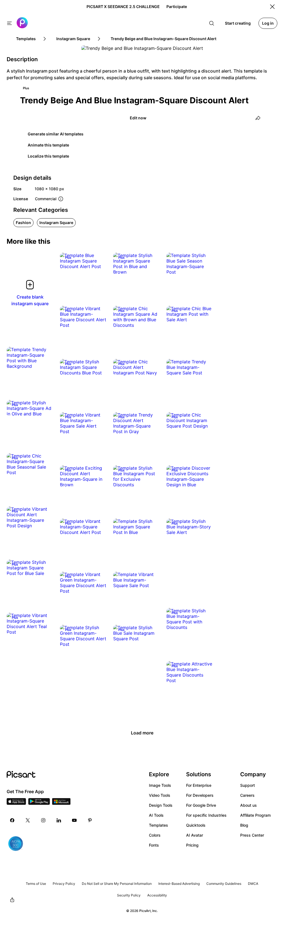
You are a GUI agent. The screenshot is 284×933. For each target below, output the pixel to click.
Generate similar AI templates (55, 134)
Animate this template (48, 145)
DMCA (253, 883)
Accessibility (157, 895)
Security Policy (129, 895)
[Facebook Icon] (12, 820)
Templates (158, 825)
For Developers (200, 795)
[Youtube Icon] (74, 820)
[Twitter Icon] (27, 820)
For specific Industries (206, 815)
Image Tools (160, 785)
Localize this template (48, 156)
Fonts (154, 845)
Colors (155, 835)
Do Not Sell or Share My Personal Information (117, 883)
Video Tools (159, 795)
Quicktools (196, 825)
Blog (244, 825)
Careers (247, 795)
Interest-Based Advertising (179, 883)
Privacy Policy (64, 883)
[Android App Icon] (39, 803)
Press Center (252, 835)
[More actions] (98, 261)
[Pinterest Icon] (89, 820)
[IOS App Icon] (16, 803)
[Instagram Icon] (43, 820)
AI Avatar (194, 835)
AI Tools (156, 815)
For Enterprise (198, 785)
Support (247, 785)
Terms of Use (36, 883)
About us (248, 805)
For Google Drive (201, 805)
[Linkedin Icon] (58, 820)
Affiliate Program (255, 815)
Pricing (192, 845)
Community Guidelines (223, 883)
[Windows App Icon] (61, 803)
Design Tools (161, 805)
